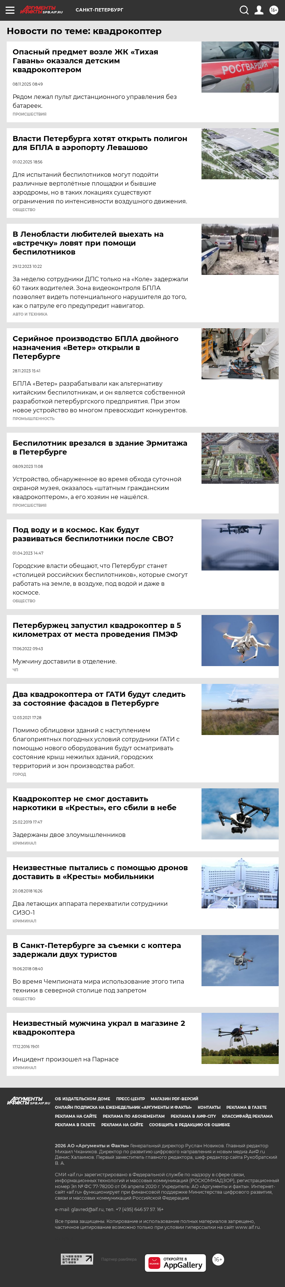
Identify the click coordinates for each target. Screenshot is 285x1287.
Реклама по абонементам (134, 1116)
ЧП (15, 670)
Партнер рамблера (119, 1259)
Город (19, 774)
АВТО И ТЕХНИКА (30, 314)
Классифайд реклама (247, 1116)
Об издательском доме (82, 1099)
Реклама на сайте (76, 1116)
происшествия (29, 114)
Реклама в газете (246, 1107)
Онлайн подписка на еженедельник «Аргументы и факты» (123, 1107)
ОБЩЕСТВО (24, 210)
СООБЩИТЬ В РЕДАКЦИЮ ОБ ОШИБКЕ (189, 1125)
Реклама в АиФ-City (193, 1116)
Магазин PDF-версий (174, 1099)
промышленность (34, 419)
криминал (24, 843)
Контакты (209, 1107)
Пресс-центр (130, 1099)
